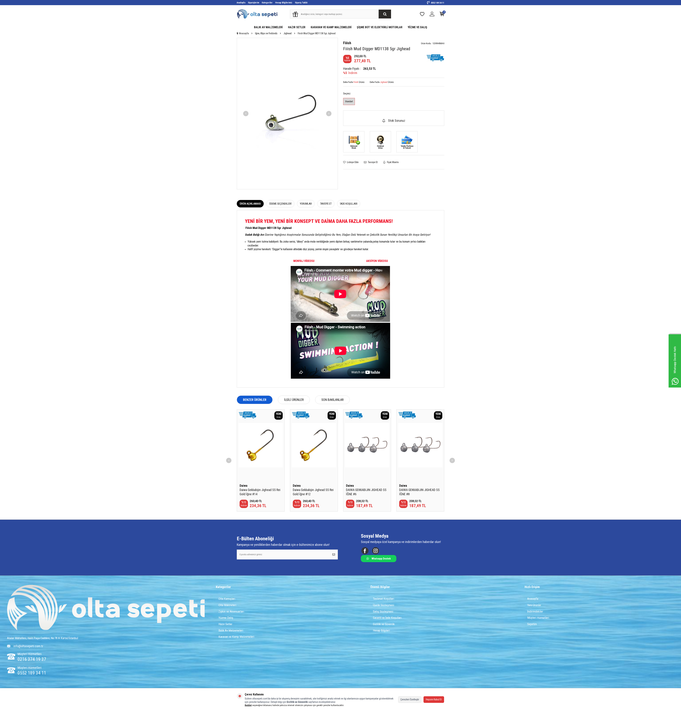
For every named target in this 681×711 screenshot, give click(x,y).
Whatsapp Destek (381, 558)
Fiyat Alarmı (392, 162)
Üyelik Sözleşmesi (383, 605)
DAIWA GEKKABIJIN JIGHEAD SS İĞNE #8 (419, 492)
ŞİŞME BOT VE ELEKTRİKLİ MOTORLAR (379, 27)
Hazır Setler (225, 624)
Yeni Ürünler (534, 605)
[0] (442, 14)
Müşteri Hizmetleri (538, 617)
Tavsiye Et (372, 162)
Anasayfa (244, 33)
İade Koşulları (348, 203)
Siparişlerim (253, 2)
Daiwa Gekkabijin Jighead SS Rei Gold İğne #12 (313, 492)
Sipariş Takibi (301, 2)
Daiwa (243, 485)
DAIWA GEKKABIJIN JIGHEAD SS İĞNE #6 (366, 492)
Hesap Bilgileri (381, 630)
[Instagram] (376, 551)
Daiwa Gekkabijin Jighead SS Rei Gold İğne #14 (260, 492)
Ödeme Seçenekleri (280, 203)
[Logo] (106, 608)
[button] (245, 113)
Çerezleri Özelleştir (409, 699)
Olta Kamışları (226, 598)
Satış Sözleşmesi (383, 611)
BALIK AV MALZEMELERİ (268, 27)
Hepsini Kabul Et (434, 699)
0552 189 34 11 (437, 3)
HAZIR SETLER (296, 27)
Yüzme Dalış (225, 617)
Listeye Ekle (352, 162)
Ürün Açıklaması (250, 203)
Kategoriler (267, 2)
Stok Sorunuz (396, 120)
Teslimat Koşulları (383, 598)
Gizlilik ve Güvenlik (384, 624)
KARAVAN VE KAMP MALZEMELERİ (331, 27)
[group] (287, 113)
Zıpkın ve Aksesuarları (231, 611)
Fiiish (347, 43)
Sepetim (532, 624)
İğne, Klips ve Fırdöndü (266, 33)
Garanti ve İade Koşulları (387, 617)
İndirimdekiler (535, 611)
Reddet (248, 705)
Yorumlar (306, 203)
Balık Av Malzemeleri (230, 630)
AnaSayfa (241, 2)
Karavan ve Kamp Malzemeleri (236, 636)
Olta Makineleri (227, 605)
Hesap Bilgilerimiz (283, 2)
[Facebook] (365, 551)
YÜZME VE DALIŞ (417, 27)
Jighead (288, 33)
